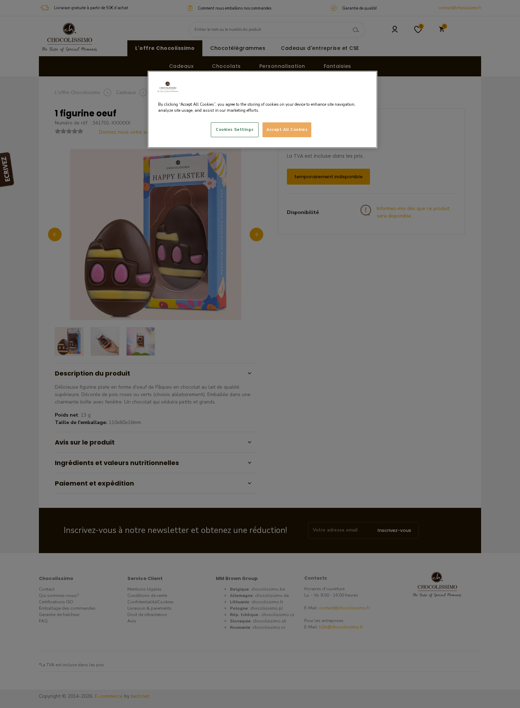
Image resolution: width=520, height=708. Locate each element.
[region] (262, 109)
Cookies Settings (234, 129)
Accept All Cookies (286, 129)
